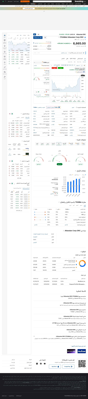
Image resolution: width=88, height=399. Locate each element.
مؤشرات (24, 35)
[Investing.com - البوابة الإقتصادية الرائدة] (80, 1)
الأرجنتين (35, 242)
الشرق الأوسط (33, 6)
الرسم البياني (80, 58)
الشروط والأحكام (18, 395)
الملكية (84, 252)
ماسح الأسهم (40, 4)
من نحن (13, 359)
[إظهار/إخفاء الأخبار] (59, 65)
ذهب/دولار (27, 50)
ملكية (74, 61)
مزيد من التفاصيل (64, 52)
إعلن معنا (13, 362)
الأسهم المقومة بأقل (18, 6)
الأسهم (84, 6)
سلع (20, 35)
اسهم (17, 35)
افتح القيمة (36, 43)
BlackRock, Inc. (81, 281)
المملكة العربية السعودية (71, 6)
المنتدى (63, 58)
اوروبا (37, 6)
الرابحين (22, 117)
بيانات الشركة (79, 61)
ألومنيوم (28, 61)
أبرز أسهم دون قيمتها (26, 188)
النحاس (28, 59)
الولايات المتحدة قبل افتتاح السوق (57, 6)
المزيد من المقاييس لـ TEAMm (39, 107)
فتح (65, 224)
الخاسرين (18, 117)
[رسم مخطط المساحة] (82, 65)
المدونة (30, 359)
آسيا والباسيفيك (27, 6)
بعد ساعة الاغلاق (48, 6)
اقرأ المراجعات (9, 149)
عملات (28, 35)
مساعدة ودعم (12, 365)
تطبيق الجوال (29, 362)
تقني (67, 58)
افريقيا (23, 6)
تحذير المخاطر (4, 395)
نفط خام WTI (27, 54)
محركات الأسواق (26, 113)
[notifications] (5, 1)
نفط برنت (27, 56)
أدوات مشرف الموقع (28, 368)
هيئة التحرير (12, 368)
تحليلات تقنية (81, 140)
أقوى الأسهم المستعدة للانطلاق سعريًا (23, 183)
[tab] (83, 144)
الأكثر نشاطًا (27, 117)
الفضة (28, 52)
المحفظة (30, 365)
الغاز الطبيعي (27, 63)
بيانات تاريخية (70, 61)
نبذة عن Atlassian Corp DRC (75, 231)
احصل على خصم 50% (25, 1)
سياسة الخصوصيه (11, 395)
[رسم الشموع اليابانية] (84, 65)
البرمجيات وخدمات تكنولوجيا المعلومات (40, 234)
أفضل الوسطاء (26, 141)
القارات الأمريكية (41, 6)
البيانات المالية (73, 58)
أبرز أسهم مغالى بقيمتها (17, 188)
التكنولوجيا (35, 236)
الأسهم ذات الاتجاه (25, 161)
